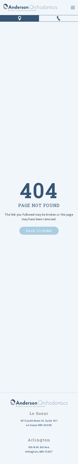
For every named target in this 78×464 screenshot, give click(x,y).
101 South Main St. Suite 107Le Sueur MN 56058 (39, 423)
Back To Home (39, 231)
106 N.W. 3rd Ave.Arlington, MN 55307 (39, 449)
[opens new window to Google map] (19, 18)
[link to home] (30, 7)
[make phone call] (58, 18)
